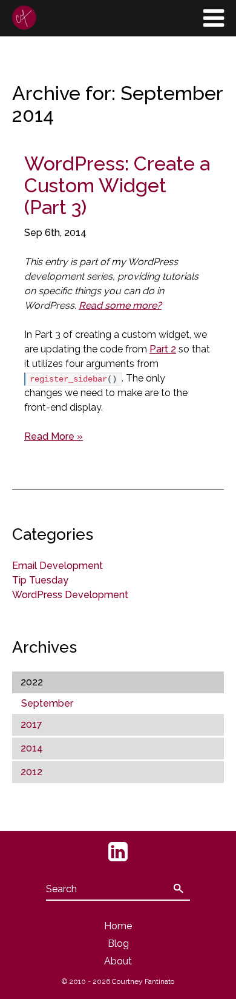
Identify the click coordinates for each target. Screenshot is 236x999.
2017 (31, 724)
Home (118, 926)
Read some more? (120, 305)
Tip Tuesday (40, 580)
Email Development (57, 565)
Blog (118, 943)
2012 (31, 772)
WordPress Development (70, 594)
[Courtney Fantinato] (24, 17)
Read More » (53, 436)
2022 (32, 682)
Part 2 (162, 349)
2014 (32, 748)
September (47, 703)
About (118, 961)
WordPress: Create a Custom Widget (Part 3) (117, 185)
